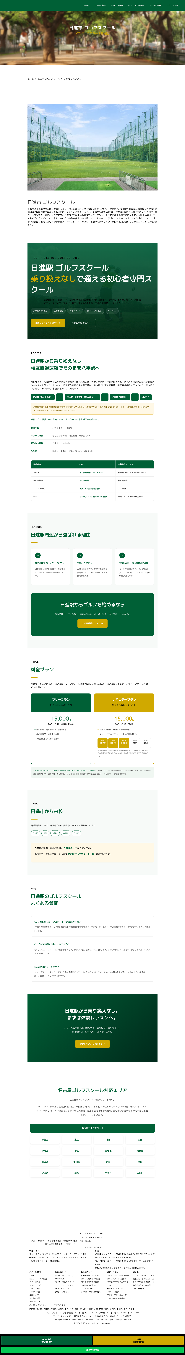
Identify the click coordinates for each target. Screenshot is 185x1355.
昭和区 (108, 1150)
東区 (76, 1139)
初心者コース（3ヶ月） (64, 1275)
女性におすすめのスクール (143, 1279)
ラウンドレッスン (103, 1319)
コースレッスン (91, 1319)
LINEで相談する (92, 1350)
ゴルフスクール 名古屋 (38, 1279)
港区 (108, 1161)
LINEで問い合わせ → (92, 1247)
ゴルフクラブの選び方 (90, 1282)
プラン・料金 (172, 5)
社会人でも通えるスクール (143, 1282)
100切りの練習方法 (89, 1285)
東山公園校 (64, 1319)
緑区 (76, 1172)
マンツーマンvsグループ (116, 1295)
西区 (140, 1139)
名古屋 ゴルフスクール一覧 (118, 1275)
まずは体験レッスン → (92, 623)
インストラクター (136, 5)
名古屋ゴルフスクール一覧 (81, 854)
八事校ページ (70, 848)
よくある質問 (155, 5)
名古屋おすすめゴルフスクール (117, 1283)
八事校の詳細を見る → (81, 323)
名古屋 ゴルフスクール (49, 78)
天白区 (140, 1172)
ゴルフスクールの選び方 (116, 1279)
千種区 (45, 1139)
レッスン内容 (117, 5)
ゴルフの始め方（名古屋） (91, 1279)
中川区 (76, 1161)
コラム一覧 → (138, 1288)
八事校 (56, 1319)
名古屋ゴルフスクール (92, 1128)
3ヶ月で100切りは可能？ (91, 1292)
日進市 (131, 1309)
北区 (108, 1139)
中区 (76, 1150)
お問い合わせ (34, 1301)
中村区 (45, 1150)
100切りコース (61, 1279)
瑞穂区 (140, 1150)
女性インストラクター (64, 1292)
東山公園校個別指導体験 (46, 1340)
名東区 (108, 1172)
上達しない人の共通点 (116, 1298)
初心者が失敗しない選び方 (143, 1285)
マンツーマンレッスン (64, 1285)
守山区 (45, 1172)
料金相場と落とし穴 (115, 1288)
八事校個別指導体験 (138, 1340)
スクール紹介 (100, 5)
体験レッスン (34, 1295)
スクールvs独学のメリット (143, 1275)
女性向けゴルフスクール (65, 1282)
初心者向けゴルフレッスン (91, 1275)
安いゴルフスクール (63, 1288)
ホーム (86, 5)
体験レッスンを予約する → (47, 323)
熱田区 (45, 1161)
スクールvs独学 (87, 1288)
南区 (140, 1161)
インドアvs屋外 (113, 1292)
